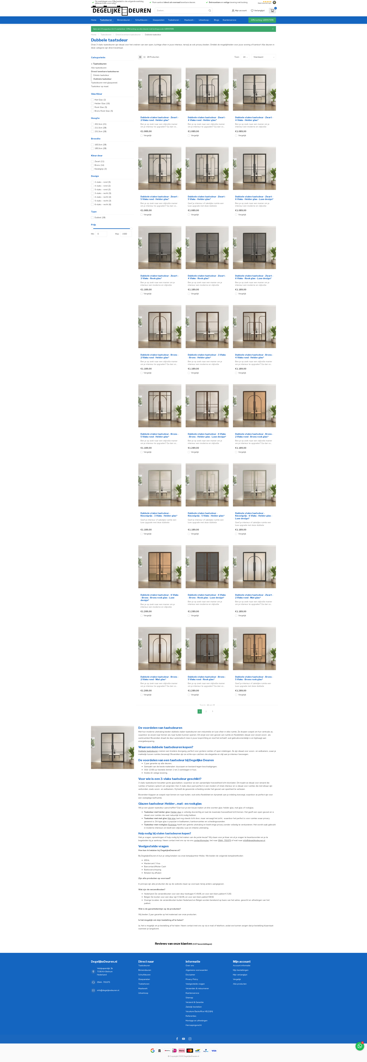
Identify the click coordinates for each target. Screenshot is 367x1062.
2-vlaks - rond (103, 182)
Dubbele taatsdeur (153, 34)
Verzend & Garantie (195, 1002)
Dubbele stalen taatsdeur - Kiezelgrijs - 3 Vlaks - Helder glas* (158, 514)
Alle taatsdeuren (99, 67)
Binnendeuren (123, 20)
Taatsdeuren (106, 20)
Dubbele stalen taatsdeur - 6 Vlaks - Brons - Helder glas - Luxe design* (207, 435)
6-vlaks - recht (103, 204)
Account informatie (241, 965)
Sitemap (189, 997)
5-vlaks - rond (103, 189)
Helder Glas (102, 103)
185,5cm (100, 148)
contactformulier (201, 840)
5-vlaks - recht (103, 201)
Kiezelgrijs (101, 169)
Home (93, 20)
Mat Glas (100, 100)
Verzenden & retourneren (197, 988)
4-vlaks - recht (103, 197)
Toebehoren (173, 20)
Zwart (99, 161)
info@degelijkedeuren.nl (254, 840)
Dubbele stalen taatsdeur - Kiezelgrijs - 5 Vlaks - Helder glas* (206, 514)
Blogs (216, 20)
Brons (99, 165)
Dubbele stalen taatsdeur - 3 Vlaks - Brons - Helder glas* (207, 356)
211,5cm (100, 128)
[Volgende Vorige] (212, 711)
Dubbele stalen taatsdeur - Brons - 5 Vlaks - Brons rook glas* (254, 678)
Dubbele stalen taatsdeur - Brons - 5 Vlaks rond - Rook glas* (207, 678)
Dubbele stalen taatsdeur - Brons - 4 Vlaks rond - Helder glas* (254, 356)
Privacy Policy (192, 979)
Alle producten (240, 984)
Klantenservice (229, 20)
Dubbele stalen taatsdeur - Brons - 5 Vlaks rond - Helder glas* (159, 435)
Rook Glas (101, 107)
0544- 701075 (224, 840)
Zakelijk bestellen (194, 1006)
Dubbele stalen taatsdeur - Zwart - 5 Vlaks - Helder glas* (207, 198)
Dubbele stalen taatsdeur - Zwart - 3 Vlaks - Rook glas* (159, 277)
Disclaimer (190, 974)
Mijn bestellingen (240, 970)
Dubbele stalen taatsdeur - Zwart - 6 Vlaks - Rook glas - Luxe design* (254, 277)
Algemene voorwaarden (197, 970)
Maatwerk (189, 20)
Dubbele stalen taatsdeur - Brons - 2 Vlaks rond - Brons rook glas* (254, 435)
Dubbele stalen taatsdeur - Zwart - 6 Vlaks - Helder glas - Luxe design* (254, 198)
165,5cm (100, 145)
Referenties (191, 1016)
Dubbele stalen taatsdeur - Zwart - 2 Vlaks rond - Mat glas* (254, 596)
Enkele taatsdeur (101, 75)
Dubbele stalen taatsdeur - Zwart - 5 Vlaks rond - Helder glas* (159, 198)
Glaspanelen (158, 20)
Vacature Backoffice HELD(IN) (199, 1011)
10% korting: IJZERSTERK (262, 20)
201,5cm (100, 124)
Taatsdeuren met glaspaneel (104, 82)
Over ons (190, 965)
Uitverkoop (204, 20)
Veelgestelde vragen (195, 984)
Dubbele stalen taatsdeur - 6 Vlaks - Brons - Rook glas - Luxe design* (207, 596)
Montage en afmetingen (196, 1020)
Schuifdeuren (141, 20)
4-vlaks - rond (103, 186)
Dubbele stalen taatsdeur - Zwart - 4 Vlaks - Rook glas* (207, 277)
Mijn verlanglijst (240, 974)
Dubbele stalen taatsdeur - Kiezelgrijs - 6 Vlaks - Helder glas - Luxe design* (253, 516)
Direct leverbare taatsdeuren (128, 34)
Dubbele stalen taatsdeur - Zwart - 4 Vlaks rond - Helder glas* (207, 118)
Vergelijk (148, 135)
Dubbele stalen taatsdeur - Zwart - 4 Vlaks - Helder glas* (254, 118)
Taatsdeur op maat (99, 86)
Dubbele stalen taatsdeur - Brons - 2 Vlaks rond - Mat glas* (159, 678)
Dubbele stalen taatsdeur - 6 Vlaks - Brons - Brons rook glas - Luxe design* (159, 598)
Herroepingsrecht (194, 1025)
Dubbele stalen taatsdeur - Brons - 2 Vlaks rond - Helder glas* (159, 356)
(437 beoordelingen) (202, 944)
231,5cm (100, 132)
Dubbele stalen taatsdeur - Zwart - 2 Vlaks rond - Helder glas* (159, 118)
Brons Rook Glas (104, 111)
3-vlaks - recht (103, 193)
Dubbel (100, 217)
